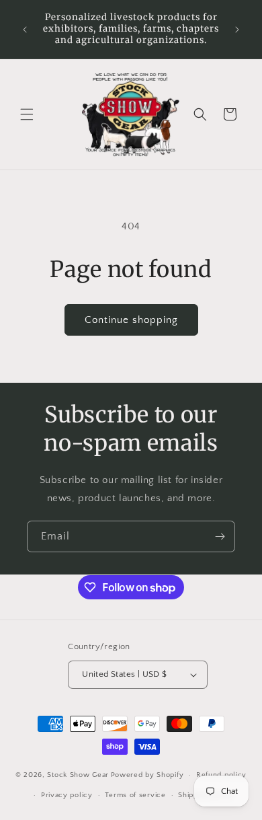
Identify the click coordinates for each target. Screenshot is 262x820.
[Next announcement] (237, 29)
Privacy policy (67, 795)
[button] (27, 114)
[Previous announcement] (25, 29)
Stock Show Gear (78, 775)
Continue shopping (131, 320)
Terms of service (135, 795)
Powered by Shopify (147, 775)
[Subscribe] (219, 536)
